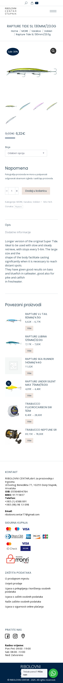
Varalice (28, 201)
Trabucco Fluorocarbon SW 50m (38, 407)
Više (29, 328)
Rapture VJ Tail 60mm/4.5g (36, 315)
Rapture (18, 207)
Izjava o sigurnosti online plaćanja (24, 606)
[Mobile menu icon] (53, 11)
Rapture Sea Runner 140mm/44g (39, 360)
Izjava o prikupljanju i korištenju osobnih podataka (28, 590)
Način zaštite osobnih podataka (23, 601)
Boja (7, 147)
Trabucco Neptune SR (41, 430)
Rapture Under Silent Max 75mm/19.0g (40, 383)
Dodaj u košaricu (36, 191)
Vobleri (36, 201)
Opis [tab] (8, 225)
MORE (19, 201)
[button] (53, 51)
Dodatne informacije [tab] (18, 232)
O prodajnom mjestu (17, 578)
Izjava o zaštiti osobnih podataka (24, 596)
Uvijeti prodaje (13, 583)
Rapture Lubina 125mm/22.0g (36, 338)
